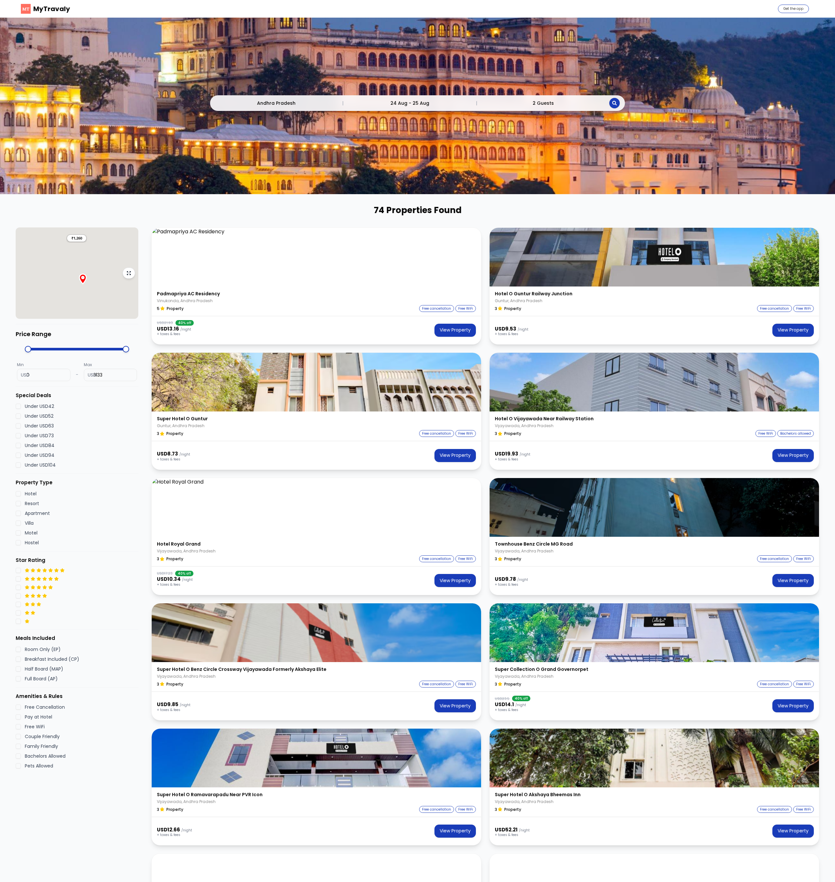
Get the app (793, 8)
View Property (455, 330)
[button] (76, 238)
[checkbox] (18, 406)
